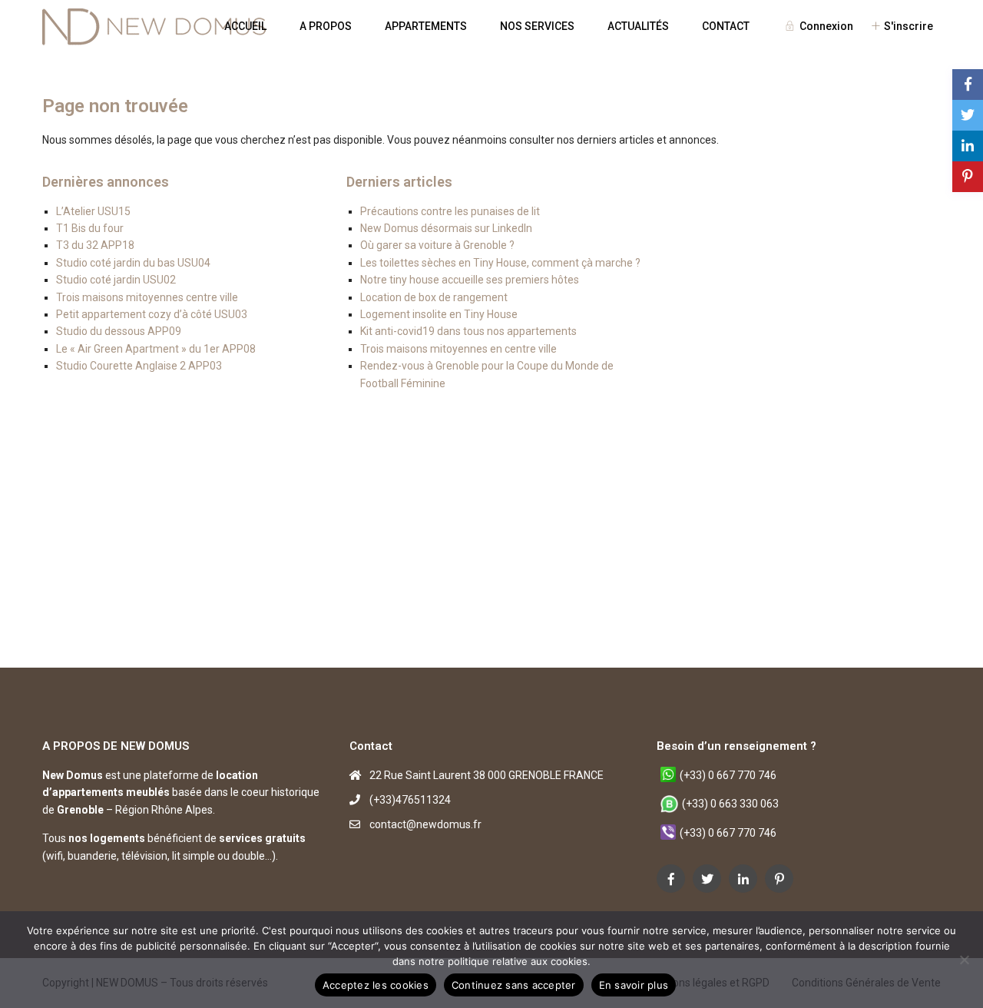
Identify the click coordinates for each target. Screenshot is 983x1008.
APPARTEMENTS (426, 26)
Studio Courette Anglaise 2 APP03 (139, 366)
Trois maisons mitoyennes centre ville (147, 297)
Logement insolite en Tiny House (439, 314)
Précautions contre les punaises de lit (450, 211)
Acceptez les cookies (376, 985)
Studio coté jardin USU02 (116, 280)
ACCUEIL (245, 26)
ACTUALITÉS (638, 26)
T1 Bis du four (90, 228)
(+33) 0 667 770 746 (728, 775)
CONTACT (726, 26)
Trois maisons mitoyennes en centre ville (458, 349)
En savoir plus (634, 985)
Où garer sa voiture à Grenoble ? (437, 245)
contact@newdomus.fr (425, 824)
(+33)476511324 (410, 800)
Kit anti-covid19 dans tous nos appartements (468, 331)
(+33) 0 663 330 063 (730, 803)
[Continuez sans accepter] (963, 959)
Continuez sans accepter (514, 985)
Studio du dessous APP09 (118, 331)
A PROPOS (326, 26)
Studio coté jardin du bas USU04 (133, 263)
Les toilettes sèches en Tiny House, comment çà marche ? (500, 263)
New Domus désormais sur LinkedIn (446, 228)
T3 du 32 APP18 (95, 245)
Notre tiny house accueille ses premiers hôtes (469, 280)
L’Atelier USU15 (93, 211)
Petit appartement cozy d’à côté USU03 (151, 314)
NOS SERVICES (537, 26)
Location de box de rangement (434, 297)
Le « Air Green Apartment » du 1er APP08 (156, 349)
